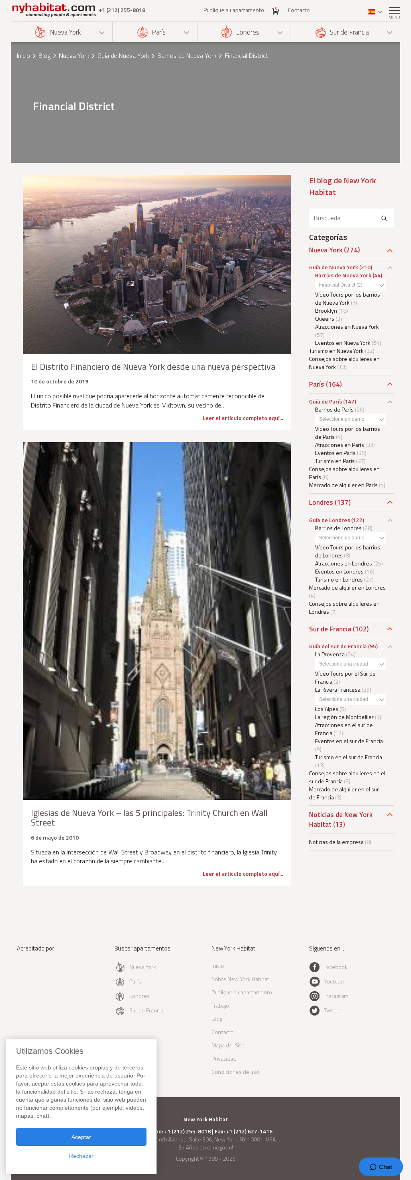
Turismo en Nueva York (336, 350)
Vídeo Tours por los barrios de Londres (347, 551)
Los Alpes (326, 709)
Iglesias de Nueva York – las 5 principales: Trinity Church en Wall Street (149, 817)
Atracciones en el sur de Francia (344, 729)
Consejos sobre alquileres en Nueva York (344, 362)
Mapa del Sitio (229, 1045)
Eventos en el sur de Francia (349, 741)
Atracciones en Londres (343, 563)
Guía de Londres (329, 520)
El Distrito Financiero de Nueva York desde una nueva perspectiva (153, 366)
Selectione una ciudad (343, 664)
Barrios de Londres (338, 528)
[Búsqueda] (384, 218)
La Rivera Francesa (337, 689)
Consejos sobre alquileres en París (344, 473)
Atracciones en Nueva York (347, 326)
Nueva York (65, 32)
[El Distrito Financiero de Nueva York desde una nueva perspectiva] (157, 264)
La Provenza (330, 654)
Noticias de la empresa (336, 842)
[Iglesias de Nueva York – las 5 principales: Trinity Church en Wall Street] (157, 621)
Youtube (334, 981)
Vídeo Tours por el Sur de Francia (345, 677)
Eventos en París (335, 453)
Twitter (333, 1010)
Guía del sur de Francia (338, 646)
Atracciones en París (339, 444)
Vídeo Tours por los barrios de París (347, 432)
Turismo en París (335, 461)
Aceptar (81, 1137)
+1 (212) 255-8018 (122, 10)
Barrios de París (334, 409)
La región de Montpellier (344, 717)
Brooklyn (326, 310)
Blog (45, 55)
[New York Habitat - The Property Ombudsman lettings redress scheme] (40, 981)
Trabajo (220, 1005)
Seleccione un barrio (341, 419)
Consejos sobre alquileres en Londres (344, 607)
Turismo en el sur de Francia (348, 757)
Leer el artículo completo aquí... (243, 418)
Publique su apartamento (233, 10)
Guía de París (325, 401)
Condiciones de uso (235, 1071)
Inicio (23, 55)
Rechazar (81, 1156)
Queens (324, 318)
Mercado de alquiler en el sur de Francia (344, 793)
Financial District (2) (340, 285)
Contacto (299, 10)
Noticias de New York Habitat (340, 819)
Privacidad (224, 1058)
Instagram (336, 996)
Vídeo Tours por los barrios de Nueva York (347, 298)
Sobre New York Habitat (240, 979)
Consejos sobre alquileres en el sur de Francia (347, 777)
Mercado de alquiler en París (343, 485)
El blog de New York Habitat (342, 186)
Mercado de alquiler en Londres (347, 587)
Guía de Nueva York (123, 55)
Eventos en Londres (339, 571)
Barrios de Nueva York (186, 55)
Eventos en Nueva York (342, 342)
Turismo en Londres (339, 579)
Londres (247, 32)
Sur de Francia (349, 32)
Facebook (336, 967)
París (159, 32)
